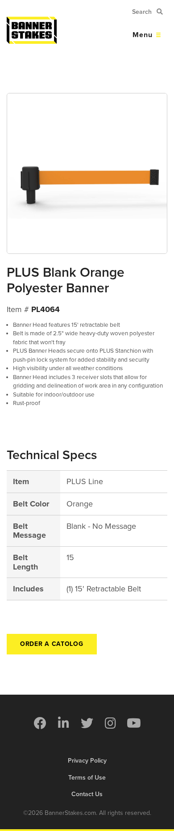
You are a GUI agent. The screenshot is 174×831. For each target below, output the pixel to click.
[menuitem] (40, 723)
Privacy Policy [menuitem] (87, 760)
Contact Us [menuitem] (87, 794)
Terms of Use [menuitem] (87, 777)
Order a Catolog (51, 644)
